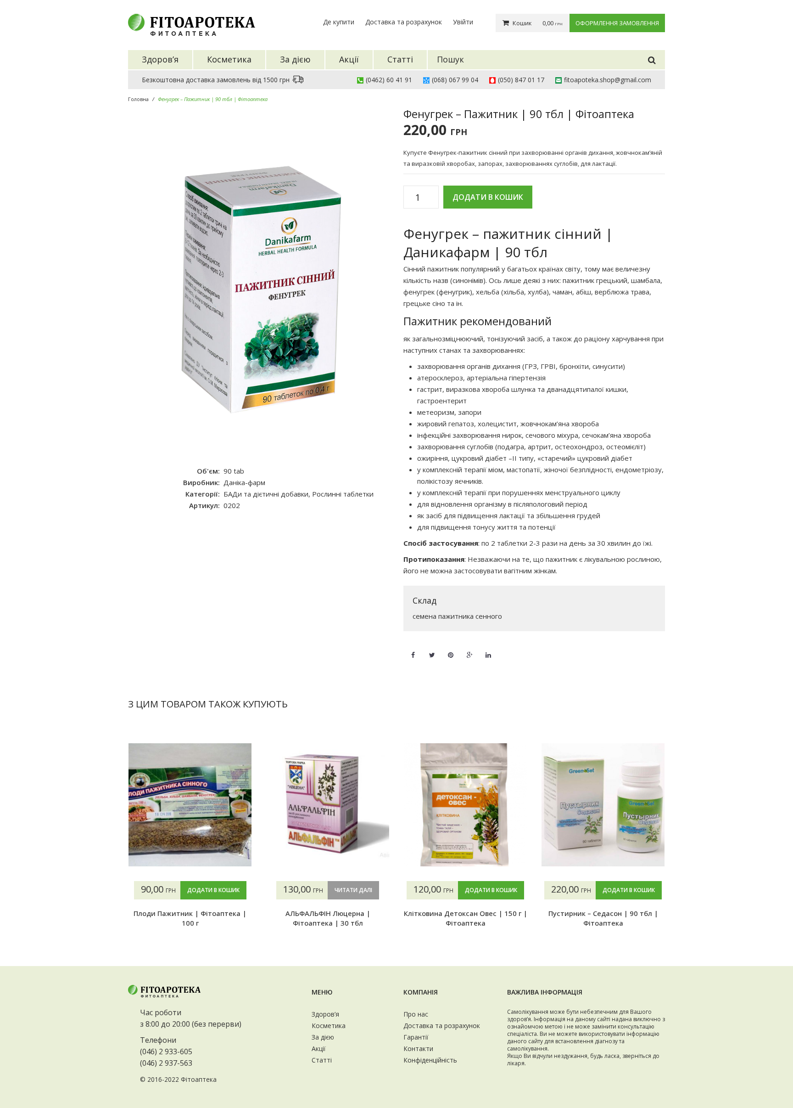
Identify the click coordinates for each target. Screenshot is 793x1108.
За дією (323, 1037)
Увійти (463, 21)
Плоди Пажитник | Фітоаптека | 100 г (190, 918)
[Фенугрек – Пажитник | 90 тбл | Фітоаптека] (259, 282)
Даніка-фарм (244, 482)
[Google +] (469, 649)
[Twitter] (432, 649)
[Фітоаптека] (192, 25)
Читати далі (353, 890)
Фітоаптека (199, 1079)
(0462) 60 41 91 (389, 79)
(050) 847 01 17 (521, 79)
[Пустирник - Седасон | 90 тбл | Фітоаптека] (603, 805)
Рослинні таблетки (343, 493)
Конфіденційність (430, 1060)
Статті (322, 1060)
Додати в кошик (487, 197)
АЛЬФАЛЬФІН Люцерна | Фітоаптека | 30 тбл (327, 918)
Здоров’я (325, 1014)
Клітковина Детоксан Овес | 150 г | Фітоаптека (465, 918)
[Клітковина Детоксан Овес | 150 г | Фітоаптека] (465, 805)
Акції (319, 1048)
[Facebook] (413, 649)
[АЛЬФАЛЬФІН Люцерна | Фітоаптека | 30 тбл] (327, 805)
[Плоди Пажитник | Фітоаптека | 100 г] (189, 805)
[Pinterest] (450, 649)
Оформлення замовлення (617, 23)
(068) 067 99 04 (455, 79)
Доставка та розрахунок (403, 21)
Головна (138, 99)
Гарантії (416, 1037)
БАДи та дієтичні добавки (265, 493)
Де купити (338, 21)
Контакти (418, 1048)
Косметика (329, 1025)
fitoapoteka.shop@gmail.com (607, 79)
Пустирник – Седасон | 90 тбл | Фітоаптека (603, 918)
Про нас (415, 1014)
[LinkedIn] (488, 649)
